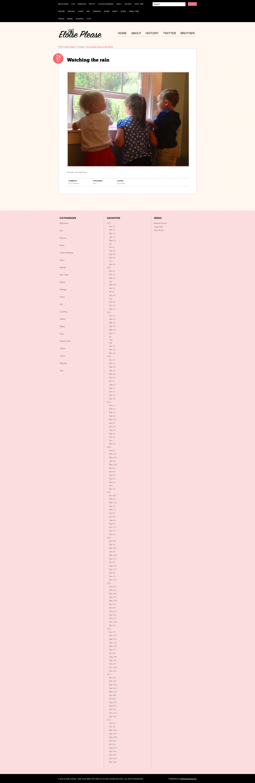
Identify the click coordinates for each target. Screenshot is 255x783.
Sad (61, 304)
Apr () (112, 236)
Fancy (62, 260)
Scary (62, 333)
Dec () (112, 264)
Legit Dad (121, 183)
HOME (122, 33)
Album (62, 318)
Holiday (63, 267)
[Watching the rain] (88, 59)
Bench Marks (69, 46)
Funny (62, 296)
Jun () (112, 288)
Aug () (112, 250)
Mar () (112, 233)
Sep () (112, 254)
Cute (95, 183)
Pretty (62, 245)
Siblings (63, 289)
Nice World (159, 230)
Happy (62, 326)
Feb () (112, 229)
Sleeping (63, 363)
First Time (64, 274)
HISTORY (152, 33)
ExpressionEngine (188, 779)
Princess (63, 237)
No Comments (74, 183)
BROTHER (187, 33)
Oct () (112, 257)
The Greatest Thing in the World (99, 46)
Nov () (112, 305)
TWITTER (169, 33)
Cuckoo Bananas (66, 252)
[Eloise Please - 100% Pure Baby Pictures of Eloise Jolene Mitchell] (80, 37)
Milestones (64, 223)
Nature (62, 282)
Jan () (112, 226)
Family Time (65, 341)
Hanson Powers (160, 223)
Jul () (112, 247)
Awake (62, 355)
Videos (62, 348)
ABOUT (136, 33)
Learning (63, 311)
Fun (61, 230)
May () (112, 240)
